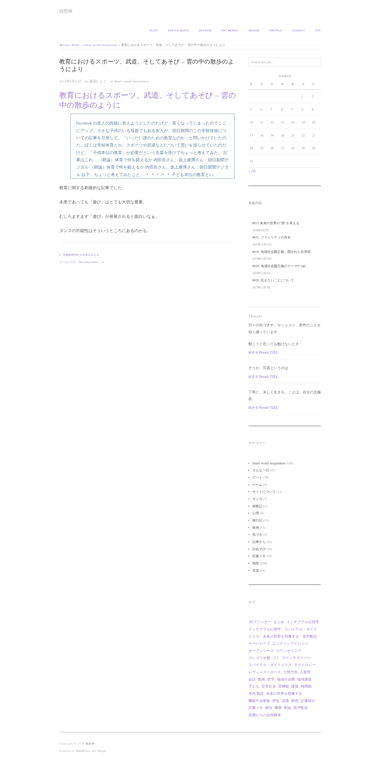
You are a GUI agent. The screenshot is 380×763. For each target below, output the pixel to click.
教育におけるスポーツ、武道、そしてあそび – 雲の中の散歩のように (147, 100)
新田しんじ (98, 81)
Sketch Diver (178, 30)
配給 (287, 707)
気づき (257, 534)
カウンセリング (288, 650)
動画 (261, 679)
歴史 (276, 700)
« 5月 (252, 171)
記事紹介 (308, 700)
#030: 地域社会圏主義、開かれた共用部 (281, 251)
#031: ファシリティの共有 (271, 237)
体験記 (257, 506)
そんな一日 (260, 470)
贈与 (268, 707)
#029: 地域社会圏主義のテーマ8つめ (279, 266)
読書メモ (259, 556)
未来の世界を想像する (284, 693)
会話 (252, 679)
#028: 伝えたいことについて (273, 280)
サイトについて (264, 491)
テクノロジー (305, 664)
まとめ (278, 621)
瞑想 (294, 700)
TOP (318, 30)
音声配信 (300, 707)
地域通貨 (304, 679)
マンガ (257, 498)
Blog (154, 30)
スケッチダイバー (296, 657)
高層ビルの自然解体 (264, 714)
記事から (259, 541)
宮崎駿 (283, 686)
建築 (294, 686)
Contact (298, 30)
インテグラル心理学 (303, 621)
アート (257, 477)
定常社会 (268, 686)
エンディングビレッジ (290, 643)
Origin (101, 751)
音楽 (255, 570)
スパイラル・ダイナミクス (270, 664)
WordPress (83, 751)
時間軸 (306, 686)
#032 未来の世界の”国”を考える (275, 223)
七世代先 (290, 671)
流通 (285, 700)
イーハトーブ (259, 643)
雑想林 (66, 11)
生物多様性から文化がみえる (81, 255)
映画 (255, 527)
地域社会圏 (286, 679)
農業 (278, 707)
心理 (255, 513)
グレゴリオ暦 (259, 657)
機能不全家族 (259, 700)
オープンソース (261, 650)
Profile (276, 30)
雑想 (255, 563)
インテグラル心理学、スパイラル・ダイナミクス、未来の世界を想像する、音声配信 (282, 633)
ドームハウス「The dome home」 (79, 262)
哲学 (271, 679)
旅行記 (257, 520)
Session (205, 30)
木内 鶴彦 (256, 693)
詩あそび (259, 549)
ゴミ (276, 657)
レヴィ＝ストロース (264, 671)
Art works (229, 30)
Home (75, 45)
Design (253, 30)
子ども (253, 686)
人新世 (305, 671)
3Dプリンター (259, 621)
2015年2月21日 (70, 81)
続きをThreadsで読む (263, 352)
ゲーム (257, 484)
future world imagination (100, 45)
